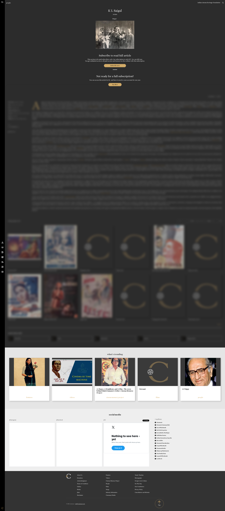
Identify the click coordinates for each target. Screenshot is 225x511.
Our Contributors (139, 486)
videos (72, 397)
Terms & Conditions (82, 483)
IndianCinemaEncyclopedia (164, 438)
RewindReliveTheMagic (163, 432)
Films (107, 486)
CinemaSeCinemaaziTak (163, 425)
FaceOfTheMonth (161, 427)
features (29, 397)
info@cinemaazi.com (80, 504)
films (158, 397)
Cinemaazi (159, 422)
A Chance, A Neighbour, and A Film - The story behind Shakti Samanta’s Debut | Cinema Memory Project (115, 391)
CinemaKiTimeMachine (163, 443)
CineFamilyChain (161, 453)
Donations (80, 478)
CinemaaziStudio (161, 448)
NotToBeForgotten (162, 430)
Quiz (78, 492)
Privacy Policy (139, 489)
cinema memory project (115, 397)
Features (108, 475)
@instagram (12, 420)
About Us (79, 475)
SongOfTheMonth (161, 445)
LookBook (159, 458)
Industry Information (111, 492)
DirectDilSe (160, 440)
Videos (108, 478)
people (8, 3)
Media (79, 489)
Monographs (138, 478)
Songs (107, 489)
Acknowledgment (82, 481)
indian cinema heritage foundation (209, 3)
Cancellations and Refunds (142, 492)
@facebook (59, 420)
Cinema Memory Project (112, 481)
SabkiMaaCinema (161, 435)
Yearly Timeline (139, 475)
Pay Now (115, 84)
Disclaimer (80, 495)
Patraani (142, 389)
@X (105, 420)
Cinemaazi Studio (111, 495)
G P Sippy (185, 389)
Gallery (79, 486)
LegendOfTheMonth (162, 456)
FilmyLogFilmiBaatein (163, 451)
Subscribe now (115, 65)
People (108, 483)
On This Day (138, 483)
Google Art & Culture (141, 481)
